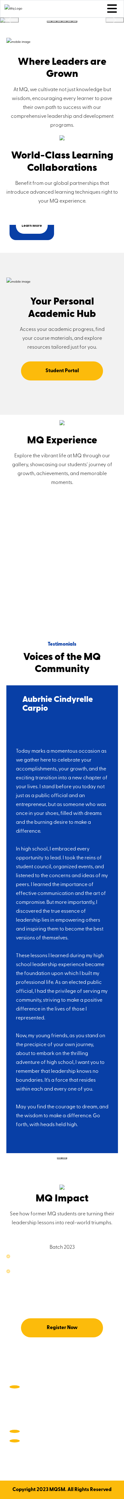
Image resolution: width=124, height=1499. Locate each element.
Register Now (62, 1327)
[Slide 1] (49, 22)
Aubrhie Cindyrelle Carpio (57, 704)
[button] (9, 1225)
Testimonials (62, 644)
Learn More (32, 226)
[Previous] (9, 20)
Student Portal (62, 370)
